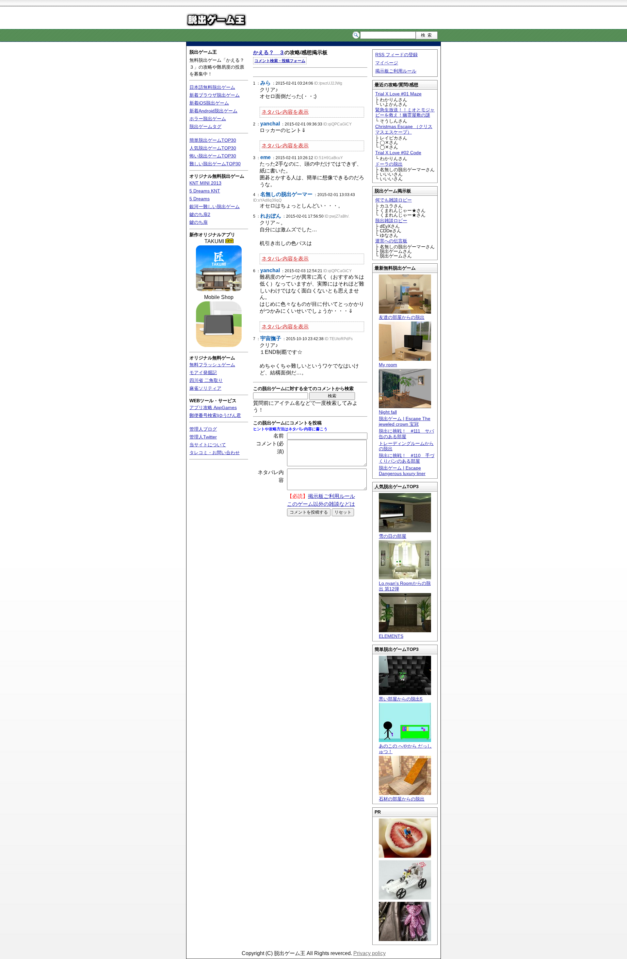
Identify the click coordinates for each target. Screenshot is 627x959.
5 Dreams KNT (204, 190)
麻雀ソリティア (205, 388)
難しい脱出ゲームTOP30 (215, 163)
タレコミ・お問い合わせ (214, 452)
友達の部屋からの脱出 (402, 317)
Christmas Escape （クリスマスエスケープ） (403, 129)
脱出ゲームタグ (205, 126)
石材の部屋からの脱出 (402, 799)
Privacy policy (369, 953)
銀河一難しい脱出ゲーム (214, 206)
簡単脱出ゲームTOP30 (212, 140)
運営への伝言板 (391, 240)
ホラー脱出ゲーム (207, 118)
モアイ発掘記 (203, 372)
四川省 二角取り (206, 380)
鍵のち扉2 (199, 214)
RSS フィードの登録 (396, 54)
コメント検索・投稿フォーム (279, 60)
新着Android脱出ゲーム (213, 110)
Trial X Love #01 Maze (398, 93)
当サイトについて (207, 444)
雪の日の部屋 (392, 536)
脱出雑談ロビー (391, 220)
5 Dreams (199, 198)
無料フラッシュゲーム (212, 364)
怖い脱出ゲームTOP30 (212, 155)
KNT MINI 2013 (205, 183)
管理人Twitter (203, 436)
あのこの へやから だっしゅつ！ (405, 748)
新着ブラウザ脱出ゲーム (214, 95)
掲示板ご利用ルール (395, 71)
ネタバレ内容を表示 (285, 112)
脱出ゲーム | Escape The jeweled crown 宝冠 (404, 421)
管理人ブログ (203, 429)
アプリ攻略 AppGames (213, 407)
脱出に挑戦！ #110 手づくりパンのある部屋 (406, 458)
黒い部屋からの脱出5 (401, 699)
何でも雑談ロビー (393, 200)
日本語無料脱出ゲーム (212, 87)
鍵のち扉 (198, 222)
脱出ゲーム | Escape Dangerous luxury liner (402, 470)
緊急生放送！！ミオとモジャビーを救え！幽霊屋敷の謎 (405, 112)
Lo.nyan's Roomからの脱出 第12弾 (405, 586)
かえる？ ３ (268, 52)
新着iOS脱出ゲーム (209, 103)
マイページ (386, 62)
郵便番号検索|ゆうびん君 (215, 415)
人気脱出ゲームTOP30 (212, 148)
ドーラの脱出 (389, 164)
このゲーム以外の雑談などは (321, 504)
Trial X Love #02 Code (398, 152)
